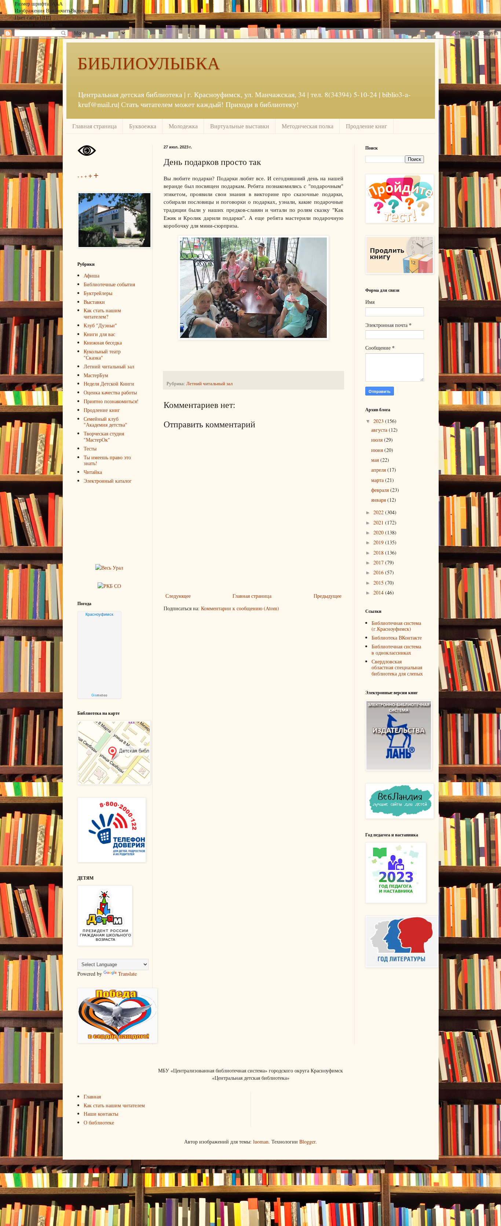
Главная (92, 1096)
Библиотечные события (109, 284)
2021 (379, 522)
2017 (379, 562)
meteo (99, 695)
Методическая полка (307, 126)
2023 (379, 420)
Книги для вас (99, 334)
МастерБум (96, 375)
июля (377, 439)
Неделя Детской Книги (109, 383)
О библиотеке (99, 1122)
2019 (379, 542)
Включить (81, 10)
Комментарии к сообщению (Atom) (240, 608)
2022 (379, 512)
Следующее (178, 595)
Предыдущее (327, 595)
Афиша (91, 275)
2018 (379, 552)
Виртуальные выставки (239, 126)
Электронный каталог (108, 480)
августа (380, 429)
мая (375, 459)
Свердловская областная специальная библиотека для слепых (397, 667)
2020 (379, 532)
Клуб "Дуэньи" (100, 325)
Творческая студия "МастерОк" (104, 436)
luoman (260, 1141)
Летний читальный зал (209, 383)
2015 (379, 582)
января (379, 499)
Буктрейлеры (98, 293)
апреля (379, 469)
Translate (127, 973)
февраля (380, 489)
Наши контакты (101, 1113)
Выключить (58, 10)
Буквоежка (142, 126)
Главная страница (94, 126)
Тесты (90, 448)
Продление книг (366, 126)
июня (377, 449)
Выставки (94, 301)
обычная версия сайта (38, 24)
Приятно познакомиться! (111, 401)
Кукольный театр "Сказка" (102, 354)
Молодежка (183, 126)
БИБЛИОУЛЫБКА (148, 62)
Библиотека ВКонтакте (397, 637)
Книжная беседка (103, 342)
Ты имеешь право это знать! (107, 460)
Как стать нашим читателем (114, 1105)
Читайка (93, 471)
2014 (379, 592)
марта (378, 479)
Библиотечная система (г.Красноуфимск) (396, 626)
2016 (379, 572)
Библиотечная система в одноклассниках (396, 649)
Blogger (307, 1141)
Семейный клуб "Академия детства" (105, 421)
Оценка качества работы (110, 392)
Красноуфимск (99, 614)
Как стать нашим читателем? (102, 313)
